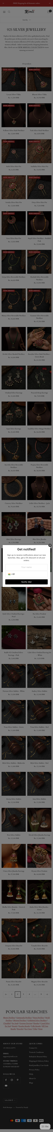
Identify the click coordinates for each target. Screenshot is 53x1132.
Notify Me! (26, 582)
